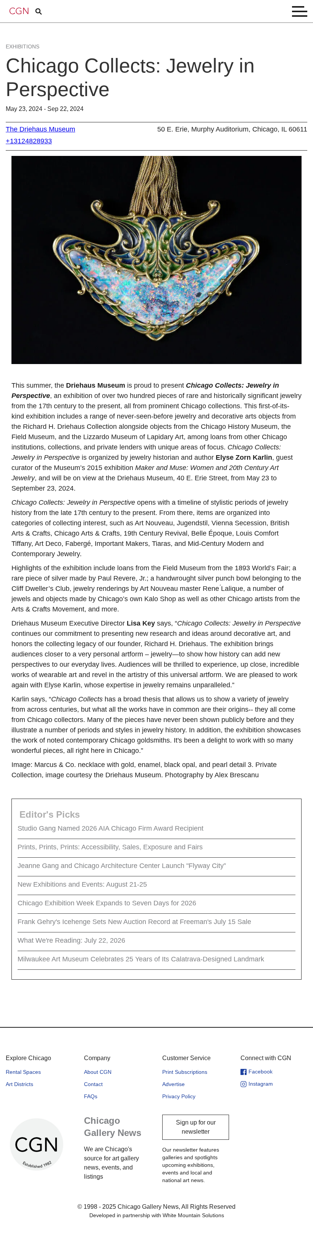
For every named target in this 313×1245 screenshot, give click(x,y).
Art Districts (19, 1084)
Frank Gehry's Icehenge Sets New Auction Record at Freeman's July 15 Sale (134, 922)
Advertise (173, 1084)
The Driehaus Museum (40, 129)
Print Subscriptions (184, 1072)
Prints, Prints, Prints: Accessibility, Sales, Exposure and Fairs (110, 847)
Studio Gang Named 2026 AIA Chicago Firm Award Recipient (110, 828)
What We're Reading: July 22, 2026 (71, 940)
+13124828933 (29, 141)
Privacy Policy (178, 1096)
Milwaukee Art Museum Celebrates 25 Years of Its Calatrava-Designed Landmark (141, 959)
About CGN (97, 1072)
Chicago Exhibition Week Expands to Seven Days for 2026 (107, 903)
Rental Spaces (23, 1072)
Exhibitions (22, 46)
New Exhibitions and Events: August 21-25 (82, 884)
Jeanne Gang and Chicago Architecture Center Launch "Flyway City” (122, 866)
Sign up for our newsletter (196, 1127)
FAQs (90, 1096)
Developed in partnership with (156, 1215)
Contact (93, 1084)
